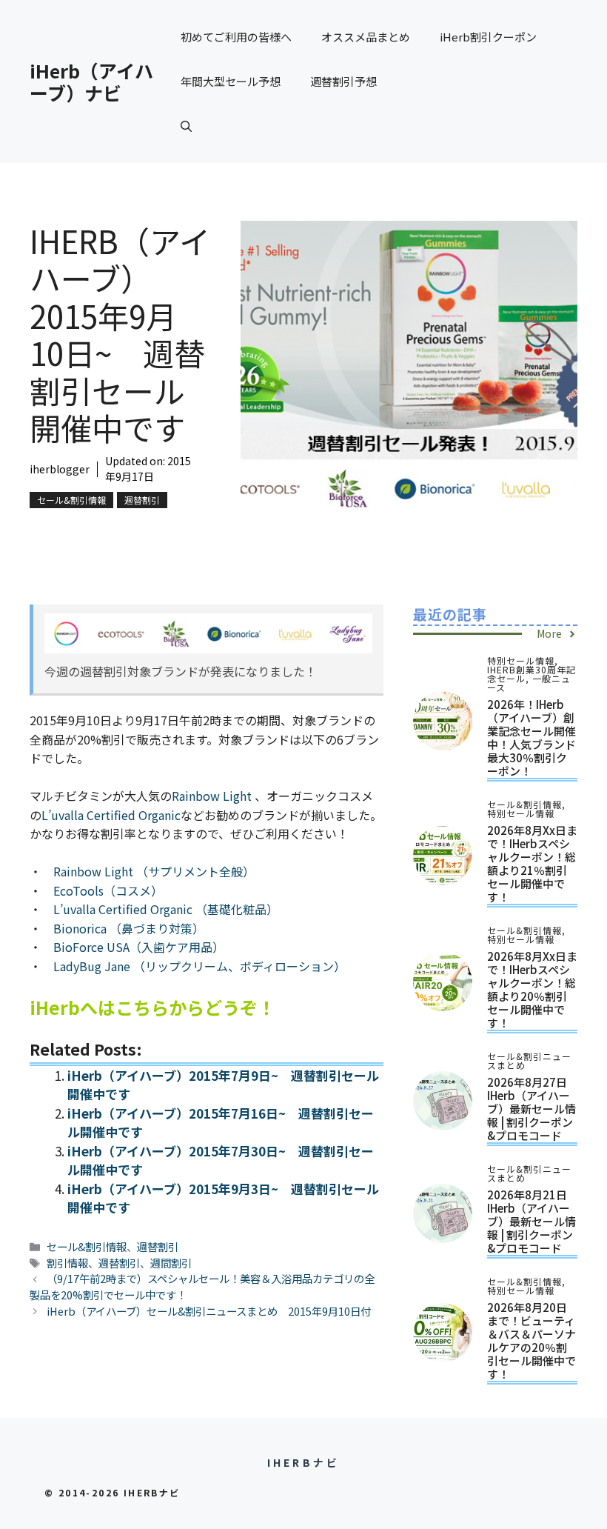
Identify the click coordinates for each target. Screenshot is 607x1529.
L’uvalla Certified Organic (111, 815)
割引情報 (67, 1262)
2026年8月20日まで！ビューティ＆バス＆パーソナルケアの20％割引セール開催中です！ (531, 1340)
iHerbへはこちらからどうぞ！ (152, 1007)
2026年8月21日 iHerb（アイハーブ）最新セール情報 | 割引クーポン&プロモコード (531, 1221)
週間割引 (171, 1262)
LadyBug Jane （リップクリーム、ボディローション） (199, 966)
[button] (186, 126)
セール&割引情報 (71, 499)
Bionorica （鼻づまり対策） (128, 928)
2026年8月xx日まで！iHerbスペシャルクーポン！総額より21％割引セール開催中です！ (532, 863)
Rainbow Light (213, 796)
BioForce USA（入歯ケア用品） (138, 947)
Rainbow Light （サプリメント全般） (154, 871)
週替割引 (142, 499)
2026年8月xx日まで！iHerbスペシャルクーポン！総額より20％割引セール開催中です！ (532, 989)
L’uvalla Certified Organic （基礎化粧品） (165, 909)
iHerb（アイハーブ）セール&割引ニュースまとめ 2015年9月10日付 (209, 1311)
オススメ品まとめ (365, 36)
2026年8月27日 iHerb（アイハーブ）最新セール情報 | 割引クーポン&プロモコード (531, 1108)
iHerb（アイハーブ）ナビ (91, 81)
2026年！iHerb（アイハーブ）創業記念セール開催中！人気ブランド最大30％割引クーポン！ (531, 737)
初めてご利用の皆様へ (236, 36)
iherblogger (60, 469)
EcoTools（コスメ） (108, 890)
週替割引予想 (343, 81)
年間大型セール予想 (231, 81)
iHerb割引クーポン (488, 36)
